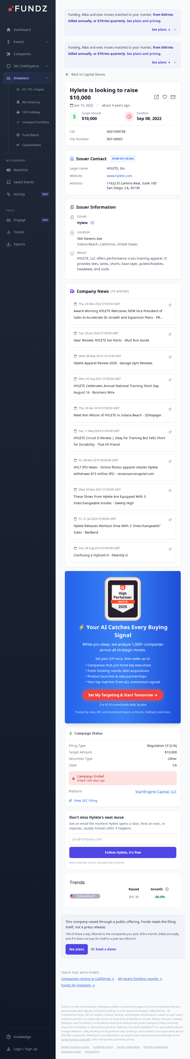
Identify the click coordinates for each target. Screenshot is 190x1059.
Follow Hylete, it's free (123, 852)
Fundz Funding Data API (76, 1039)
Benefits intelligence (155, 1047)
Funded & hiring (103, 1047)
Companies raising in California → (87, 978)
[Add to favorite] (165, 97)
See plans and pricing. (144, 21)
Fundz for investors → (78, 985)
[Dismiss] (175, 29)
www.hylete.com (119, 176)
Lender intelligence (128, 1047)
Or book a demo (103, 949)
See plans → (161, 29)
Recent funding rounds (75, 1047)
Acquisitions (92, 1051)
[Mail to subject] (173, 97)
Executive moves (71, 1051)
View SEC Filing (85, 800)
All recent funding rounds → (140, 978)
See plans (76, 949)
